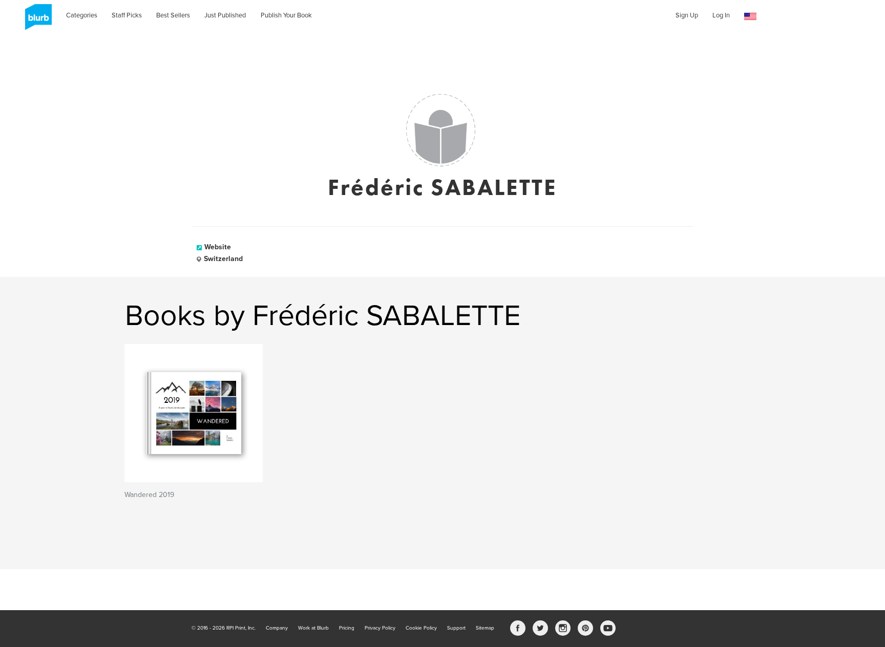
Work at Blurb (313, 628)
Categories (81, 15)
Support (456, 628)
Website (217, 247)
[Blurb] (35, 20)
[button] (750, 16)
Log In (721, 15)
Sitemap (485, 628)
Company (277, 628)
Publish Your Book (286, 15)
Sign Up (687, 15)
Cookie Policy (421, 628)
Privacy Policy (380, 628)
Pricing (346, 628)
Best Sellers (173, 15)
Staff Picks (127, 15)
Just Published (225, 15)
